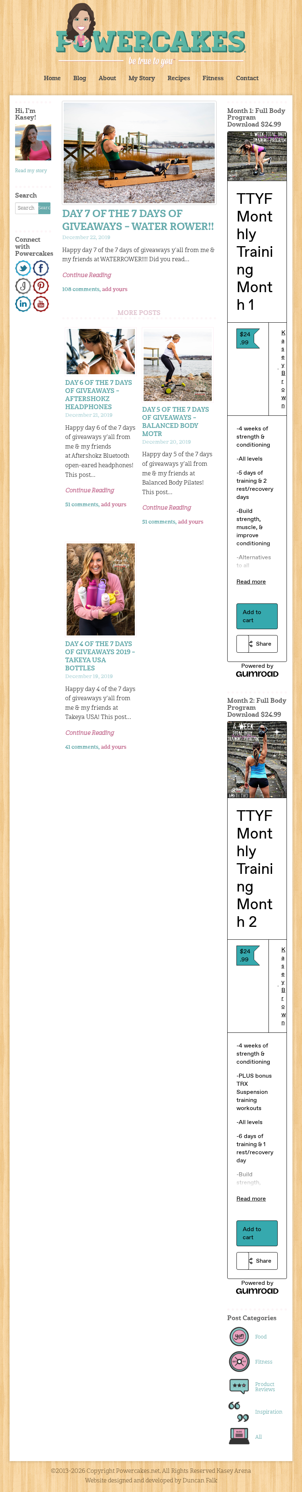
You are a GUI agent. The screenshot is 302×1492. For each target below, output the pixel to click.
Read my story (31, 171)
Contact (247, 79)
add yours (114, 289)
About (107, 79)
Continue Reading (86, 276)
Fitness (213, 79)
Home (52, 79)
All (258, 1437)
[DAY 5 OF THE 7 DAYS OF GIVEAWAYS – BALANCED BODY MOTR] (177, 365)
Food (261, 1337)
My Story (142, 79)
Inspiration (267, 1412)
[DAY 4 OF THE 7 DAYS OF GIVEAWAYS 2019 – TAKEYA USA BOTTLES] (100, 589)
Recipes (179, 79)
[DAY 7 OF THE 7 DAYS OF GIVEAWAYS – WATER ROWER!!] (139, 153)
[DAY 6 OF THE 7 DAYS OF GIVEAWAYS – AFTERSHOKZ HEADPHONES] (100, 351)
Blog (79, 79)
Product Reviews (265, 1387)
